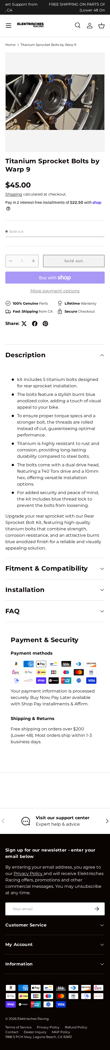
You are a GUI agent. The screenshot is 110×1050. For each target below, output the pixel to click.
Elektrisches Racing (33, 1019)
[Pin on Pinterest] (45, 323)
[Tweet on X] (24, 323)
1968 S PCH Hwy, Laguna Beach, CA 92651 (38, 1037)
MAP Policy (61, 1032)
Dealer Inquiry (35, 1032)
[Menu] (8, 25)
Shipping (13, 194)
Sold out (73, 260)
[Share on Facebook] (34, 323)
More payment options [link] (55, 290)
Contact (11, 1032)
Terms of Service (18, 1027)
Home (10, 45)
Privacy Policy (48, 1027)
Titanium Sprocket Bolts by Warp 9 (48, 45)
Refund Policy (76, 1027)
